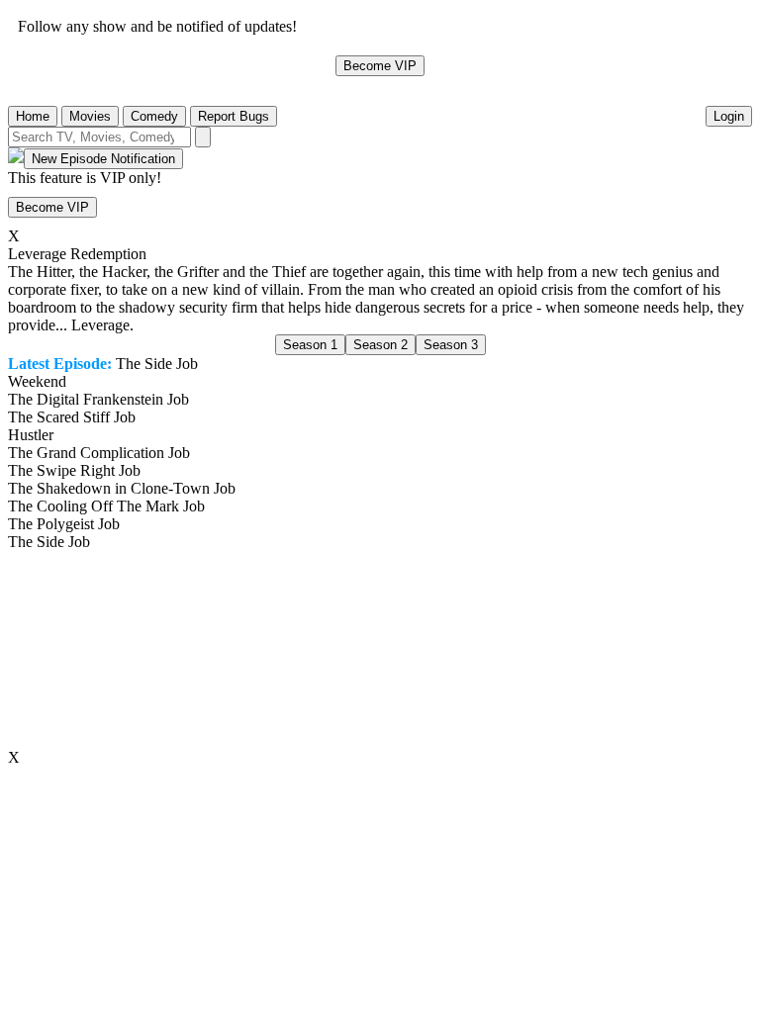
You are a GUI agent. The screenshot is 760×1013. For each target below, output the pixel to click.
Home (32, 116)
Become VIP (380, 65)
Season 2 (380, 344)
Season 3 (451, 344)
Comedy (154, 116)
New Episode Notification (103, 158)
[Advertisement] (380, 650)
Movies (90, 116)
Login (728, 116)
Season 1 (310, 344)
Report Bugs (233, 116)
